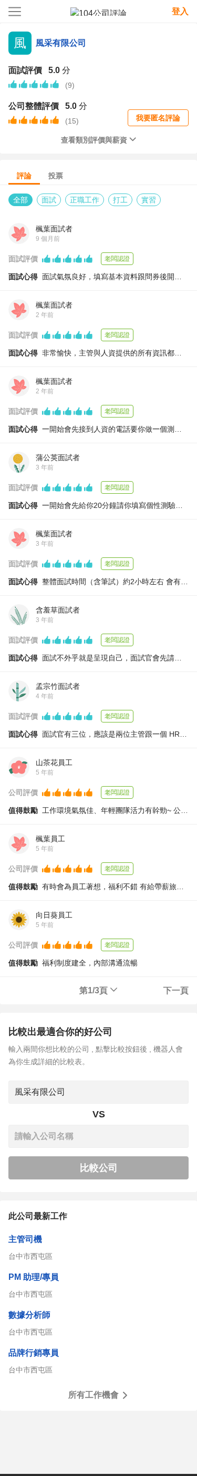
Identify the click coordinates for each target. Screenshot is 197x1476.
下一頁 (176, 990)
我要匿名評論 (158, 118)
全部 (20, 200)
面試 (49, 200)
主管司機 (25, 1239)
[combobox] (98, 1092)
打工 (120, 200)
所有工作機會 (93, 1394)
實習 (148, 200)
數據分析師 (29, 1314)
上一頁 (21, 990)
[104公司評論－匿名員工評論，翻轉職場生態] (98, 11)
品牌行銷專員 (33, 1352)
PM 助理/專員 (33, 1277)
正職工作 (84, 200)
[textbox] (98, 1092)
